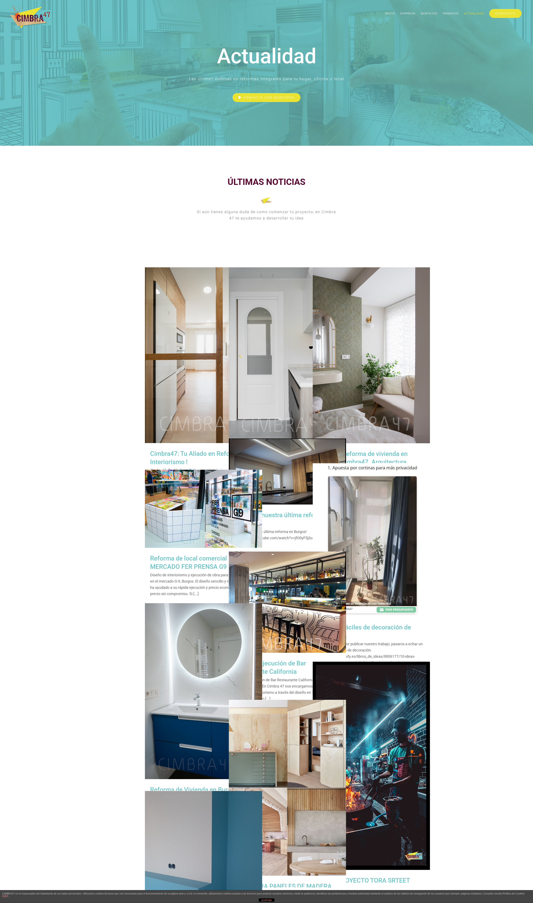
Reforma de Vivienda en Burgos (203, 687)
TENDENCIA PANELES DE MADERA (287, 783)
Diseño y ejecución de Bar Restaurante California (287, 598)
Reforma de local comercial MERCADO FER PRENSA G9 (203, 501)
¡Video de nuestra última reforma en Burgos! (287, 467)
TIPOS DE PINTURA (203, 865)
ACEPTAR (266, 900)
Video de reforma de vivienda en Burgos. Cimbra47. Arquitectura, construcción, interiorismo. (371, 348)
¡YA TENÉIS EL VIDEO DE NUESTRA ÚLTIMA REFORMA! (287, 348)
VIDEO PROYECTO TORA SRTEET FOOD (371, 761)
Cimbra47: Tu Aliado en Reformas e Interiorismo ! (203, 351)
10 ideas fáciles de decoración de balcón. (371, 535)
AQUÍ (5, 896)
